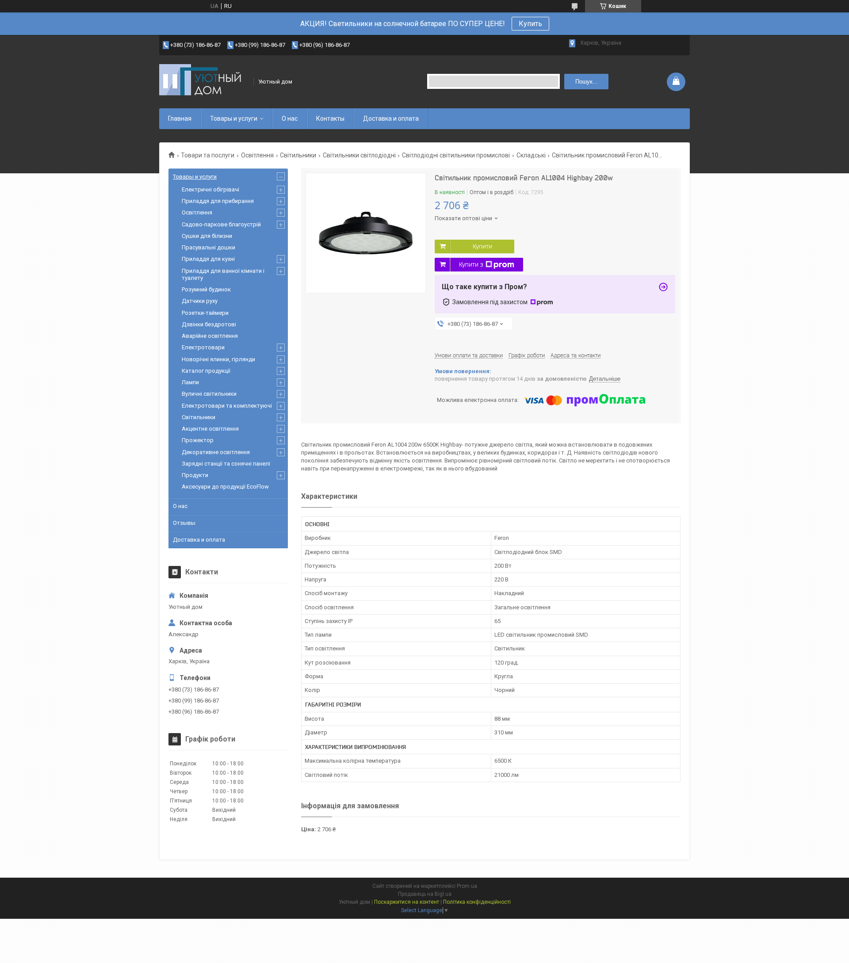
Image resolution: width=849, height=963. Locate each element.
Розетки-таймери (205, 313)
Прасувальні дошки (208, 247)
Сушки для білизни (207, 236)
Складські (531, 155)
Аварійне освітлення (210, 335)
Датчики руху (200, 301)
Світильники (298, 155)
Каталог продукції (206, 370)
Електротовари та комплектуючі (227, 405)
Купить (530, 23)
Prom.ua (467, 886)
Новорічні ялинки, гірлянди (218, 359)
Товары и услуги (233, 118)
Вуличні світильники (209, 393)
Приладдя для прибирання (218, 201)
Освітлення (257, 155)
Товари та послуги (207, 155)
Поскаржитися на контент (406, 902)
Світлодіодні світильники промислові (456, 155)
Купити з (471, 264)
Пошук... (586, 81)
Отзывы (184, 523)
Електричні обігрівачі (210, 189)
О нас (290, 118)
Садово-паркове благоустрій (221, 224)
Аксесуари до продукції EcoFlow (225, 486)
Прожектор (198, 440)
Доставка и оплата (391, 118)
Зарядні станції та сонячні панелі (226, 463)
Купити (482, 246)
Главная (179, 118)
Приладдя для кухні (208, 259)
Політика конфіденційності (477, 902)
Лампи (190, 382)
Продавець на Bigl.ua (424, 894)
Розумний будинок (206, 289)
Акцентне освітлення (210, 428)
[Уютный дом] (203, 81)
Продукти (195, 475)
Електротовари (203, 347)
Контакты (330, 118)
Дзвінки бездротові (209, 324)
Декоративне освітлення (216, 452)
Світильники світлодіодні (359, 155)
